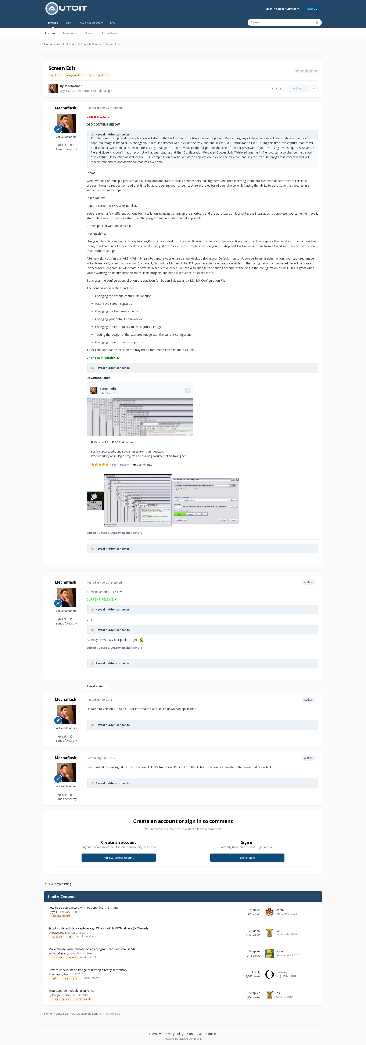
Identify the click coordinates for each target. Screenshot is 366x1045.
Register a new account (119, 857)
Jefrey (280, 951)
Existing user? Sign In (281, 9)
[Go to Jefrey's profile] (269, 953)
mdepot (57, 974)
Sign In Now (247, 857)
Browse (53, 22)
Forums (50, 33)
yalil (54, 912)
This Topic (300, 22)
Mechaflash (73, 86)
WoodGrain (59, 953)
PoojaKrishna (61, 995)
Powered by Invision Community (183, 1039)
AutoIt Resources (90, 22)
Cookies (211, 1034)
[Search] (317, 22)
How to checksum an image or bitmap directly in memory (88, 970)
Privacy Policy (174, 1034)
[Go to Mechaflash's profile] (53, 88)
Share (279, 88)
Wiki (68, 22)
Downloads (70, 33)
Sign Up (312, 8)
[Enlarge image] (141, 640)
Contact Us (194, 1034)
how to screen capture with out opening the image (84, 907)
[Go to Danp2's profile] (269, 912)
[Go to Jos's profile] (269, 933)
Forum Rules (110, 33)
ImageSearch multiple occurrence (71, 991)
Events (89, 33)
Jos (278, 930)
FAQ (112, 22)
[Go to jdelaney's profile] (269, 974)
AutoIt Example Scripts (97, 91)
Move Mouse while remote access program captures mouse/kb (92, 949)
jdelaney (281, 972)
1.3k (64, 145)
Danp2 (280, 910)
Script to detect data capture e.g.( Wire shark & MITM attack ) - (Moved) (98, 928)
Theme (154, 1034)
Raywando (59, 933)
